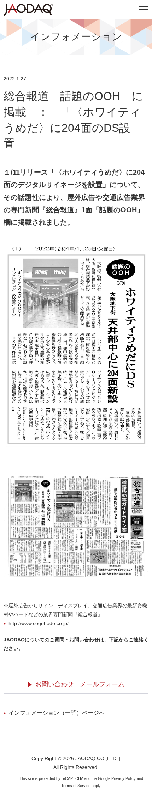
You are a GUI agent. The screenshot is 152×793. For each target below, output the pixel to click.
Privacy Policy (123, 778)
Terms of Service (75, 785)
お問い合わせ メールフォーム (79, 684)
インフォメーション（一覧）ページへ (56, 713)
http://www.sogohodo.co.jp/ (38, 623)
